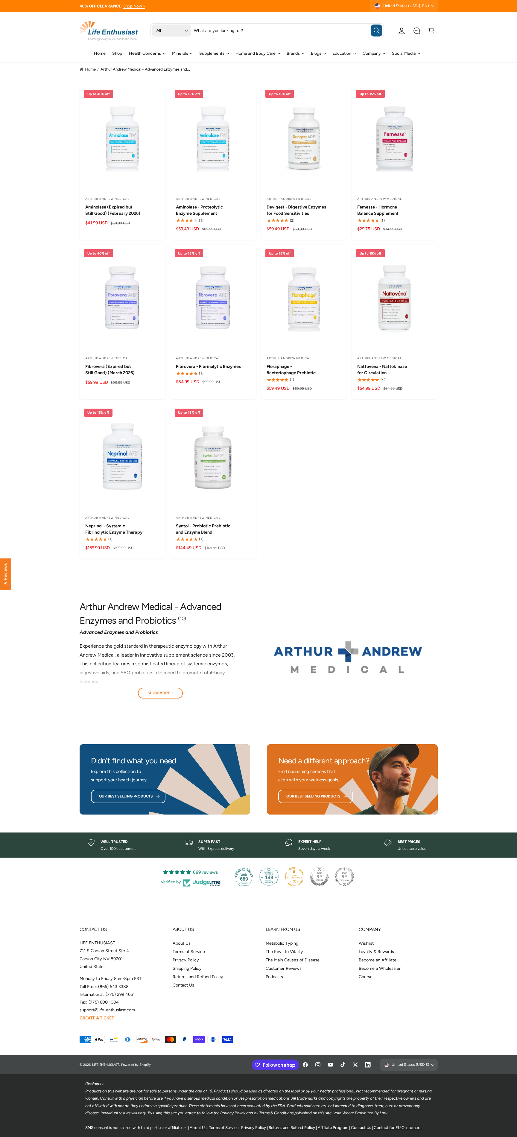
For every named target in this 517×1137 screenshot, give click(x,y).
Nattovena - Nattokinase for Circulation (382, 369)
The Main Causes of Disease (293, 960)
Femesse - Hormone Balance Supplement (378, 210)
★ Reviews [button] (5, 574)
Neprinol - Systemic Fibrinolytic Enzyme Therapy (113, 529)
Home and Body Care (255, 53)
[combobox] (288, 30)
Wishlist (366, 943)
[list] (258, 845)
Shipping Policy (187, 968)
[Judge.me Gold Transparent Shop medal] (294, 876)
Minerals (180, 53)
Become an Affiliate (377, 960)
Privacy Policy (186, 960)
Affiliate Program (333, 1127)
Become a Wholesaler (379, 968)
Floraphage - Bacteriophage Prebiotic (291, 369)
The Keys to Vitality (284, 951)
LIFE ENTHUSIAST (105, 1065)
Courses (367, 976)
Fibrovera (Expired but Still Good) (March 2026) (110, 369)
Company (372, 53)
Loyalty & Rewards (376, 951)
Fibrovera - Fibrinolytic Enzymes (208, 366)
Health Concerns (145, 53)
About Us (182, 943)
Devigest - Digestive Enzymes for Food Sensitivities (296, 210)
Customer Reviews (284, 968)
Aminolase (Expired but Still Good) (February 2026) (112, 210)
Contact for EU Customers (397, 1127)
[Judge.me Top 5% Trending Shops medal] (344, 876)
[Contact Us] (416, 30)
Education (341, 53)
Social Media (404, 53)
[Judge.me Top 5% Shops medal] (319, 876)
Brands (293, 53)
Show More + (160, 693)
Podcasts (274, 976)
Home (90, 69)
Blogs (316, 53)
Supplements (211, 53)
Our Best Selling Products (126, 796)
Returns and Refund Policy (198, 976)
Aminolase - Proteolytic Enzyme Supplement (199, 210)
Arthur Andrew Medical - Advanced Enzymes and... (145, 69)
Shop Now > (134, 6)
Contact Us (183, 985)
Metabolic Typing (282, 943)
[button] (431, 30)
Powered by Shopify (136, 1065)
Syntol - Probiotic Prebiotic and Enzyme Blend (203, 529)
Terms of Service (189, 951)
